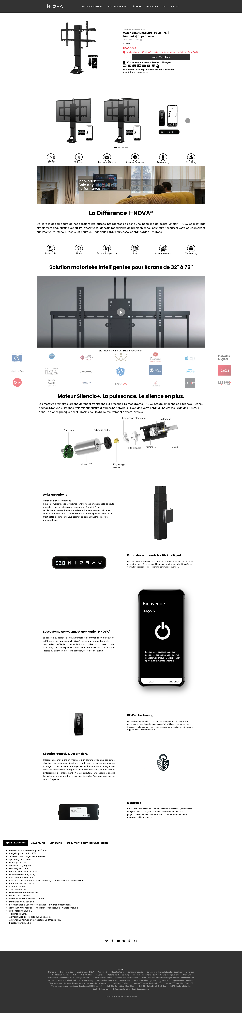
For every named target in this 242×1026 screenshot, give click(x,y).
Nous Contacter (117, 972)
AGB (74, 975)
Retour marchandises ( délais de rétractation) (131, 989)
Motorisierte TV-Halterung (118, 975)
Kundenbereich (66, 972)
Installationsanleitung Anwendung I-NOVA (151, 980)
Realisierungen (152, 6)
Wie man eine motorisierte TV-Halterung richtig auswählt (156, 975)
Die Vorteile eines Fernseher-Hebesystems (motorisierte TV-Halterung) (78, 983)
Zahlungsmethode (135, 972)
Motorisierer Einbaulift (92, 6)
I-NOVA (120, 996)
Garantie (99, 975)
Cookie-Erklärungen (101, 989)
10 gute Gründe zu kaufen (182, 980)
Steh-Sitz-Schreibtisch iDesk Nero (120, 986)
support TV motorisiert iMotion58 (147, 983)
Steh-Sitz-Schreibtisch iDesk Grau (152, 986)
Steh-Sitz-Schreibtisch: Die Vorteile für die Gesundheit (115, 977)
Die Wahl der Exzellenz (120, 983)
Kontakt (175, 6)
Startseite (52, 972)
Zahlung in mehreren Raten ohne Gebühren (164, 972)
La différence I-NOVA (85, 972)
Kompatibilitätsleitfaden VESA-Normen (113, 980)
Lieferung (190, 972)
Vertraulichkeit (86, 975)
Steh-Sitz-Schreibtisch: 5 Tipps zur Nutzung (75, 980)
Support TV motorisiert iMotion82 (179, 983)
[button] (128, 72)
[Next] (187, 120)
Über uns (137, 6)
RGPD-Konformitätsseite (180, 986)
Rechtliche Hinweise (60, 975)
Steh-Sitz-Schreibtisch (118, 6)
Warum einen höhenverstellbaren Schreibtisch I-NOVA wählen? (76, 986)
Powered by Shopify (130, 996)
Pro (164, 6)
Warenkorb (102, 972)
